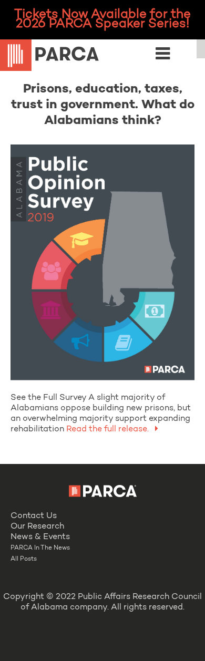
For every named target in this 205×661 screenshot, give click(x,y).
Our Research (37, 526)
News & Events (40, 537)
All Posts (24, 559)
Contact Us (34, 516)
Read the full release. (107, 429)
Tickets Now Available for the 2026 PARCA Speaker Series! (102, 19)
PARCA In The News (40, 548)
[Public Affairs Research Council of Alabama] (102, 56)
